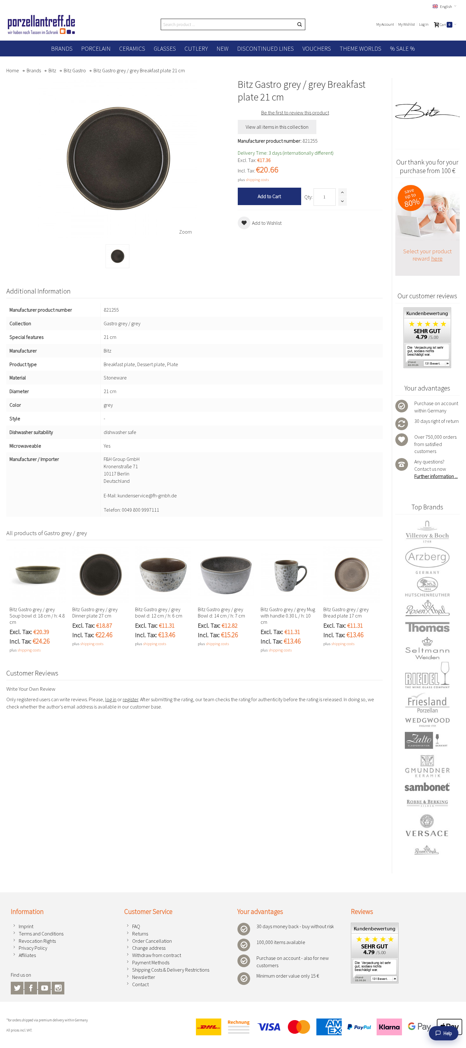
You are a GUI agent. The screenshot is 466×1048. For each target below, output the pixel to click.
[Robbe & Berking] (427, 803)
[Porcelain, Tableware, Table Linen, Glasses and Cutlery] (41, 24)
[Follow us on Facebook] (31, 987)
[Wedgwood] (427, 722)
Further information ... (436, 476)
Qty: (308, 197)
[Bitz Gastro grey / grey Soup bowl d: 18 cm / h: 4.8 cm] (38, 575)
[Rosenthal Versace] (427, 834)
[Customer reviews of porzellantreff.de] (427, 311)
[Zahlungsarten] (326, 1027)
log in (110, 699)
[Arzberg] (427, 560)
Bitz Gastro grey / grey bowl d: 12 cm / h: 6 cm (158, 612)
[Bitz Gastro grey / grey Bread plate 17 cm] (351, 575)
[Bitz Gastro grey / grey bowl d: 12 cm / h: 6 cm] (163, 575)
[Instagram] (58, 987)
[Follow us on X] (17, 987)
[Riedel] (427, 676)
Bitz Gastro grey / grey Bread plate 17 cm (346, 612)
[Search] (299, 24)
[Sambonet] (427, 786)
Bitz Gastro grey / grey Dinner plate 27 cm (95, 612)
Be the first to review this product (295, 112)
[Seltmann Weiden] (427, 649)
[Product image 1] (117, 256)
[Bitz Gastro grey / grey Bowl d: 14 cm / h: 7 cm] (226, 575)
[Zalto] (427, 740)
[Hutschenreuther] (427, 586)
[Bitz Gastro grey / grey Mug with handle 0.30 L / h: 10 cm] (289, 575)
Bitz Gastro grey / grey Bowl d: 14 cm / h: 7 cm (221, 612)
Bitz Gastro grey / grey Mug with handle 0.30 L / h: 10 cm (288, 615)
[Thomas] (427, 627)
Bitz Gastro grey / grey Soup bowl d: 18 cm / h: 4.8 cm (37, 615)
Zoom (185, 232)
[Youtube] (45, 987)
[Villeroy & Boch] (427, 532)
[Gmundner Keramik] (427, 766)
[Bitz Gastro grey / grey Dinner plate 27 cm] (100, 575)
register (130, 699)
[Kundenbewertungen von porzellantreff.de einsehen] (374, 926)
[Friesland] (427, 702)
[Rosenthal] (427, 608)
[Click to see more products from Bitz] (427, 110)
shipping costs (257, 179)
